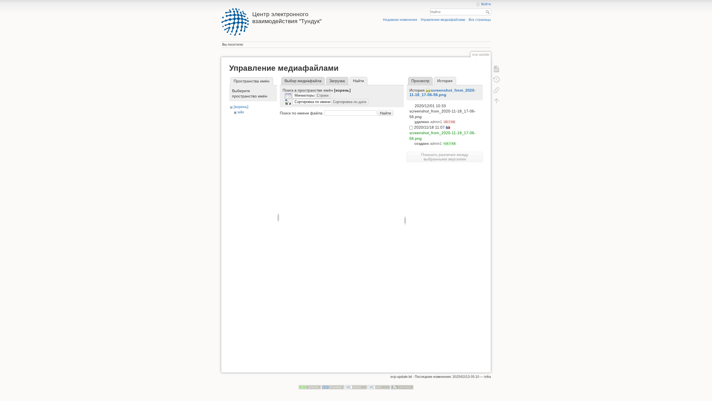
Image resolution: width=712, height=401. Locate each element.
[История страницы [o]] (496, 79)
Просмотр (420, 81)
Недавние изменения (400, 20)
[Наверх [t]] (496, 101)
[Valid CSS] (379, 387)
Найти (488, 12)
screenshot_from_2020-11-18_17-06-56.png (442, 92)
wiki (241, 112)
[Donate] (310, 387)
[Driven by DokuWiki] (402, 387)
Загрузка (337, 81)
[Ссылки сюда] (496, 90)
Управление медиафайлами (443, 20)
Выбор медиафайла (303, 81)
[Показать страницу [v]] (496, 69)
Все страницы (480, 20)
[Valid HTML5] (356, 387)
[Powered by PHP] (333, 387)
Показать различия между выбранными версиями (444, 156)
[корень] (241, 106)
